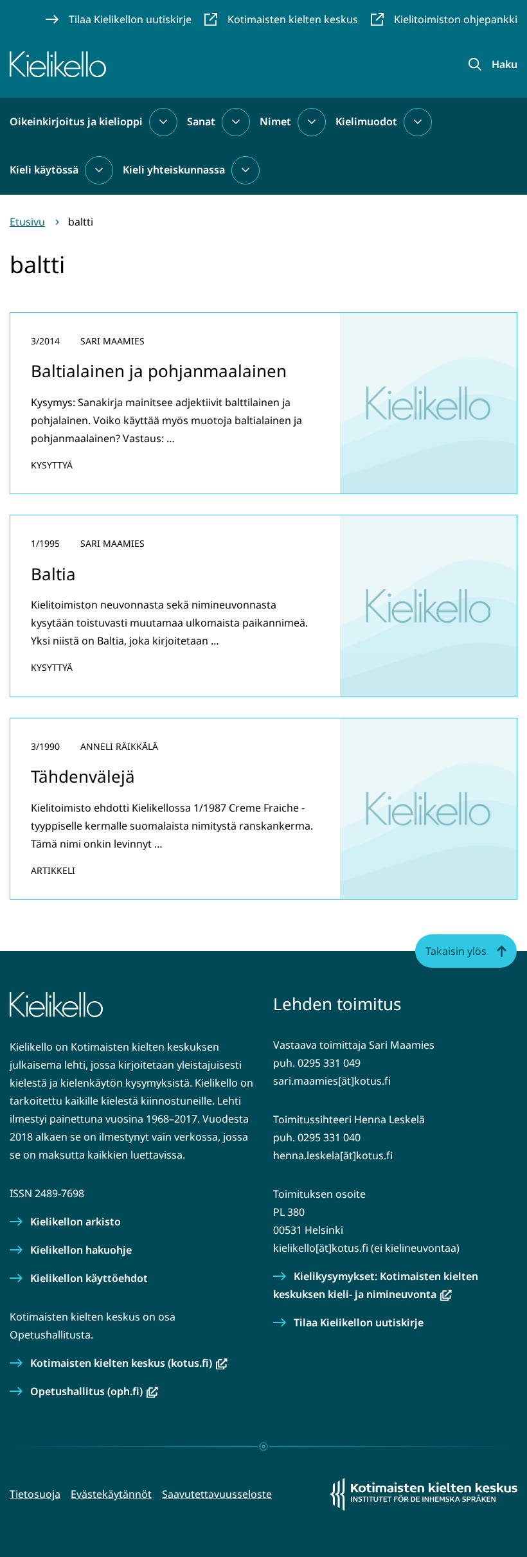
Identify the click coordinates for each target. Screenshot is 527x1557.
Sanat (201, 121)
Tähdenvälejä (83, 776)
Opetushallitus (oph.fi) (94, 1391)
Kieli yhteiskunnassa (174, 170)
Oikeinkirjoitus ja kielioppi (76, 121)
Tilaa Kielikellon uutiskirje (359, 1322)
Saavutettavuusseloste (217, 1494)
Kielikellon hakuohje (81, 1250)
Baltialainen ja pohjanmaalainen (159, 370)
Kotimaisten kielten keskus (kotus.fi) (129, 1363)
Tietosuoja (35, 1494)
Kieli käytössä (44, 170)
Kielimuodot (366, 121)
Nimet (275, 121)
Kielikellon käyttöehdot (89, 1278)
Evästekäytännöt (111, 1494)
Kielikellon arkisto (75, 1221)
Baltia (53, 573)
